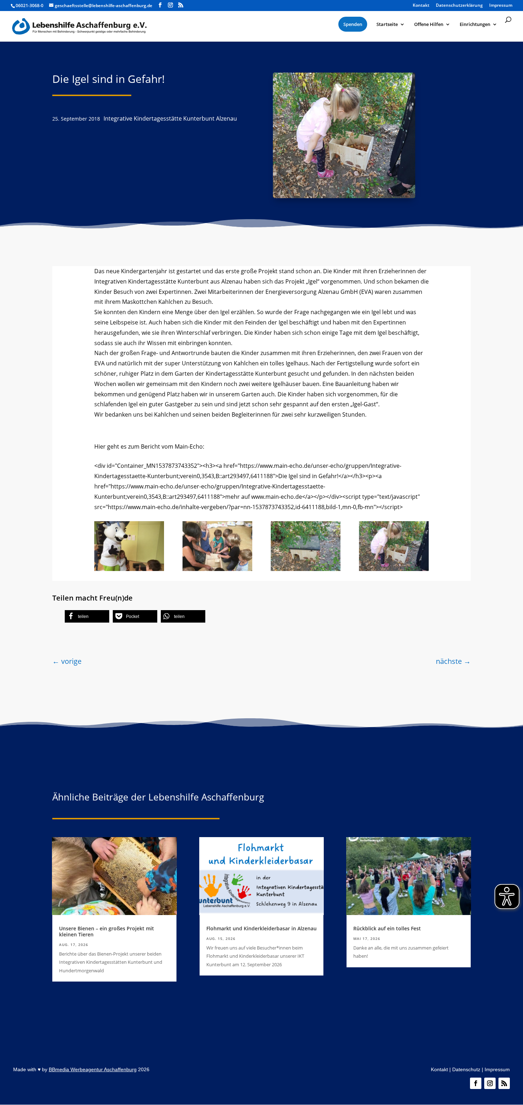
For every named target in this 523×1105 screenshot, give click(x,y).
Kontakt (439, 1069)
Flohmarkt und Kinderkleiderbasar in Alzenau (261, 928)
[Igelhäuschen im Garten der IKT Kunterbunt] (305, 569)
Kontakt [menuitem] (421, 5)
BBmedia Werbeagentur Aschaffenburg (93, 1069)
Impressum (497, 1069)
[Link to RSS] (180, 5)
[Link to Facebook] (160, 5)
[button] (87, 616)
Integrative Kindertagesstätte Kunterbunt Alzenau (170, 118)
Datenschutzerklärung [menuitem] (459, 5)
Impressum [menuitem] (500, 5)
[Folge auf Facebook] (475, 1083)
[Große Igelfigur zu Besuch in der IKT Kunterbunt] (129, 569)
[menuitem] (352, 24)
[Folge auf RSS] (504, 1083)
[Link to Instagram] (170, 5)
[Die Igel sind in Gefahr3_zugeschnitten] (217, 569)
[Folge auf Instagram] (490, 1083)
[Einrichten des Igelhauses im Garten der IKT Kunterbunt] (394, 569)
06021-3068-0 (29, 5)
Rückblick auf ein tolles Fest (387, 928)
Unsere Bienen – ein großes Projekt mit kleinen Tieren (106, 931)
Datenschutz (466, 1069)
